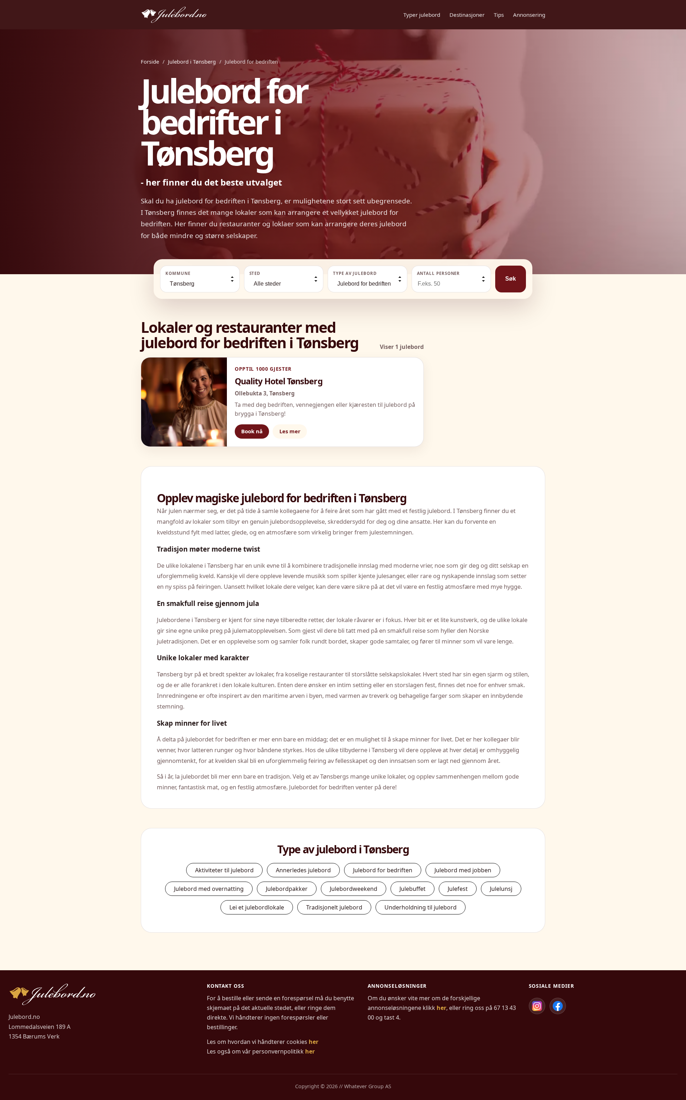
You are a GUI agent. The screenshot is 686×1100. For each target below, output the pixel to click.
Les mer (289, 431)
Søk (510, 279)
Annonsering (529, 14)
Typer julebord (421, 14)
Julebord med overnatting (209, 889)
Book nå (252, 431)
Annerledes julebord (303, 870)
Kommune (177, 273)
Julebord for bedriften (382, 870)
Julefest (458, 889)
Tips (499, 14)
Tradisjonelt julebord (334, 907)
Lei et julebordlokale (256, 907)
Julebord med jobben (462, 870)
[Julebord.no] (174, 15)
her (313, 1042)
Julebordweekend (353, 889)
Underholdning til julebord (420, 907)
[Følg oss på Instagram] (537, 1006)
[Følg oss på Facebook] (558, 1006)
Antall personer (438, 273)
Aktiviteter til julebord (224, 870)
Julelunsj (501, 889)
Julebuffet (412, 889)
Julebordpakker (287, 889)
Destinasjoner (466, 14)
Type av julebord (355, 273)
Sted (255, 273)
